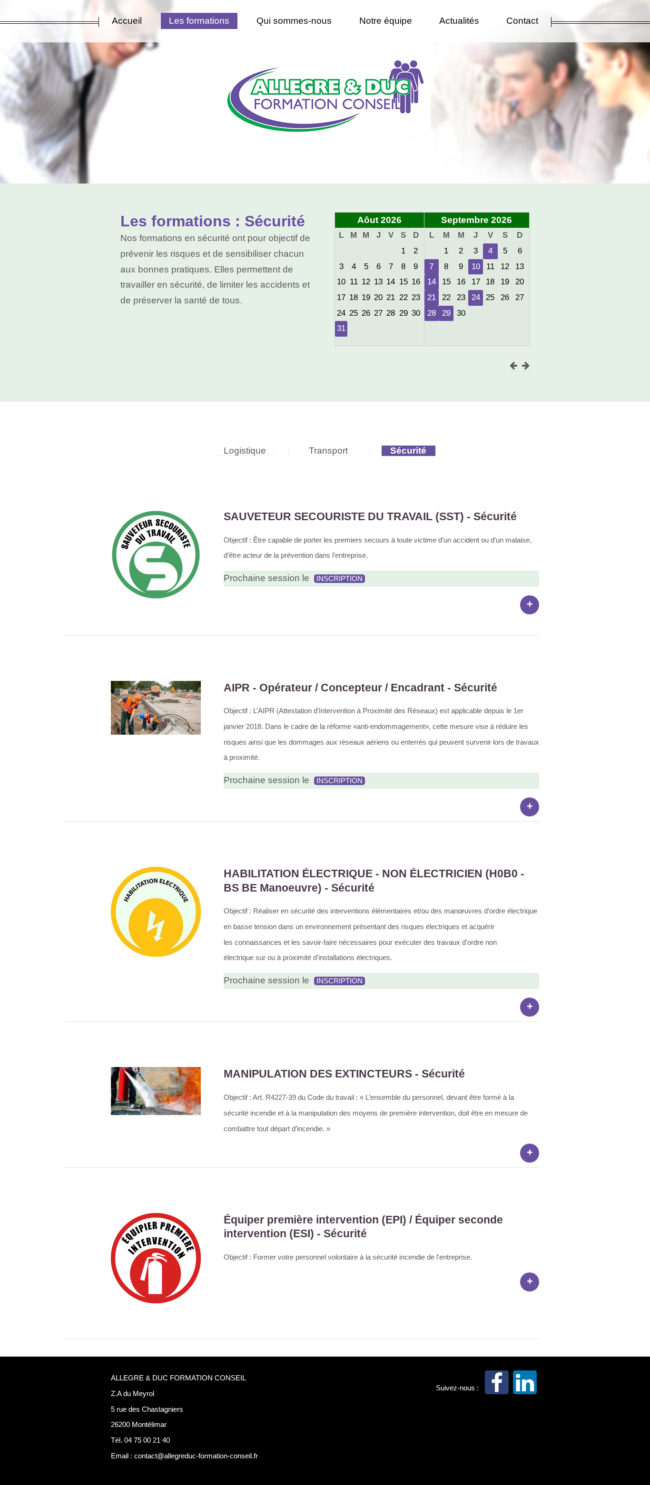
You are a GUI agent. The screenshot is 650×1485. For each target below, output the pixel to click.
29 (446, 313)
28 (431, 313)
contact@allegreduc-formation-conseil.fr (196, 1456)
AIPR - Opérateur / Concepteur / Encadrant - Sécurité (360, 687)
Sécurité (408, 451)
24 (476, 297)
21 (431, 297)
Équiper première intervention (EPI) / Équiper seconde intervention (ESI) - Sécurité (363, 1226)
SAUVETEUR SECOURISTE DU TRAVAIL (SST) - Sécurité (370, 516)
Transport (328, 451)
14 (431, 281)
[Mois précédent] (513, 365)
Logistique (245, 451)
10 (476, 266)
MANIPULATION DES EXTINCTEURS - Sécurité (344, 1074)
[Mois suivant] (526, 365)
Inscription (339, 578)
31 (341, 328)
